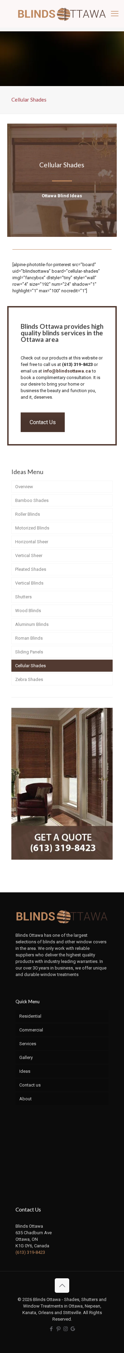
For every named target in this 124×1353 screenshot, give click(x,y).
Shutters (23, 596)
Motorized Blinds (32, 528)
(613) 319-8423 (77, 364)
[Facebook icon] (51, 1329)
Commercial (31, 1029)
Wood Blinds (28, 610)
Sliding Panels (29, 651)
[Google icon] (72, 1329)
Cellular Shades (30, 665)
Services (27, 1043)
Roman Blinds (29, 638)
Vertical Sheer (28, 555)
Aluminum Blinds (32, 624)
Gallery (26, 1057)
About (25, 1098)
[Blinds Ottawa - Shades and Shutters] (62, 13)
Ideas (24, 1071)
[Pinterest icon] (58, 1329)
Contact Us (43, 422)
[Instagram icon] (65, 1329)
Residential (30, 1016)
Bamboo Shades (32, 500)
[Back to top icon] (62, 1285)
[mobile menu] (115, 14)
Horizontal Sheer (31, 541)
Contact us (30, 1085)
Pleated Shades (30, 569)
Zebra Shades (29, 679)
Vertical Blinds (29, 583)
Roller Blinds (27, 514)
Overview (24, 486)
